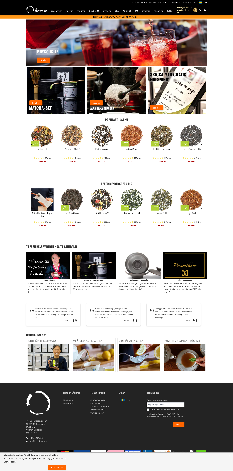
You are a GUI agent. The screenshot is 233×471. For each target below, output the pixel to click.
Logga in (174, 2)
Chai (117, 11)
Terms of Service (172, 416)
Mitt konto (68, 400)
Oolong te (94, 11)
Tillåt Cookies (57, 467)
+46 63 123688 (36, 438)
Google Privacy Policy (154, 416)
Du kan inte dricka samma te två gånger (182, 340)
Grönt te (81, 11)
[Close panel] (229, 456)
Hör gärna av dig (42, 289)
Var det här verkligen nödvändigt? (43, 340)
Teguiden (146, 11)
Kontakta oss (96, 403)
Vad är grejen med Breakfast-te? (87, 340)
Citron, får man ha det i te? (131, 340)
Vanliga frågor (97, 413)
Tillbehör (158, 11)
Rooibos (127, 11)
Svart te (69, 11)
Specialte (107, 11)
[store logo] (37, 9)
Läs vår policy (10, 461)
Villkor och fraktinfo (99, 406)
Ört (136, 11)
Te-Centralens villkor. (172, 409)
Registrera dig (189, 2)
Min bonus (68, 403)
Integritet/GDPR (97, 409)
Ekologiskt (56, 11)
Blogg (169, 11)
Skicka (179, 424)
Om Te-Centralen (98, 400)
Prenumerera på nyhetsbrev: (157, 400)
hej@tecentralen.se (38, 441)
